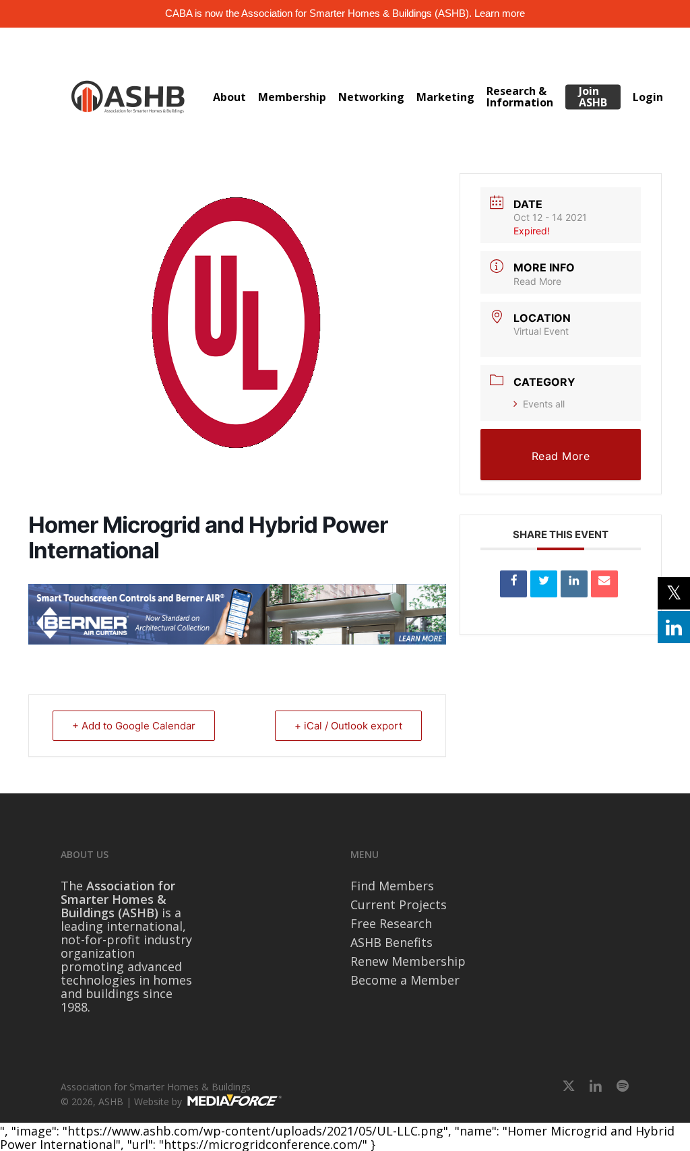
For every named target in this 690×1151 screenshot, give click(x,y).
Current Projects (398, 904)
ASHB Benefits (391, 942)
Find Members (392, 885)
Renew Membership (408, 961)
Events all (544, 403)
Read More (537, 281)
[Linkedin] (574, 583)
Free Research (391, 923)
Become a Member (405, 980)
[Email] (604, 583)
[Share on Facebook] (513, 583)
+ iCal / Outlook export (348, 725)
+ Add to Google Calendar (133, 725)
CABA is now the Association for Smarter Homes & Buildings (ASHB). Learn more (345, 13)
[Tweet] (543, 583)
